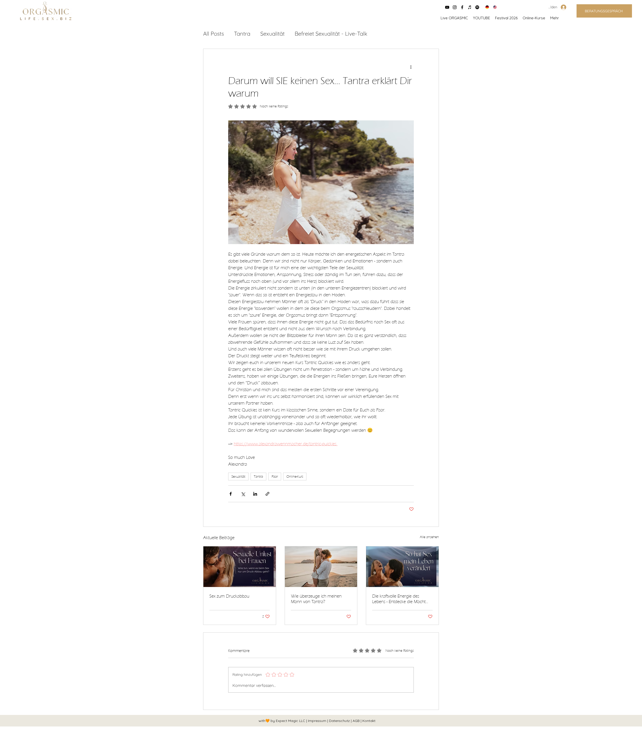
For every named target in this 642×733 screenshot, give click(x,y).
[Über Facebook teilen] (230, 493)
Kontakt (368, 720)
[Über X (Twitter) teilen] (242, 493)
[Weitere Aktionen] (411, 67)
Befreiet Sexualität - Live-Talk (331, 33)
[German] (485, 7)
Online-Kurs (294, 476)
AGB (357, 720)
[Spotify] (477, 7)
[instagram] (454, 7)
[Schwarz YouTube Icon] (447, 7)
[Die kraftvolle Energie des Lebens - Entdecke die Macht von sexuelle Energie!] (402, 566)
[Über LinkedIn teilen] (255, 493)
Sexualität (272, 33)
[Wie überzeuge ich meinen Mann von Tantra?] (321, 566)
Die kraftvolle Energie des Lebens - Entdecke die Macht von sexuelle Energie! (399, 598)
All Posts (213, 33)
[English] (493, 7)
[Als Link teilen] (267, 493)
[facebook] (462, 7)
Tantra (242, 33)
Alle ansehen (429, 537)
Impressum (317, 720)
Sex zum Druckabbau (229, 596)
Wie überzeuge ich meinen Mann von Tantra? (316, 598)
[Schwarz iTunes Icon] (469, 7)
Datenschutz (340, 720)
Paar (275, 476)
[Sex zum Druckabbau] (239, 566)
